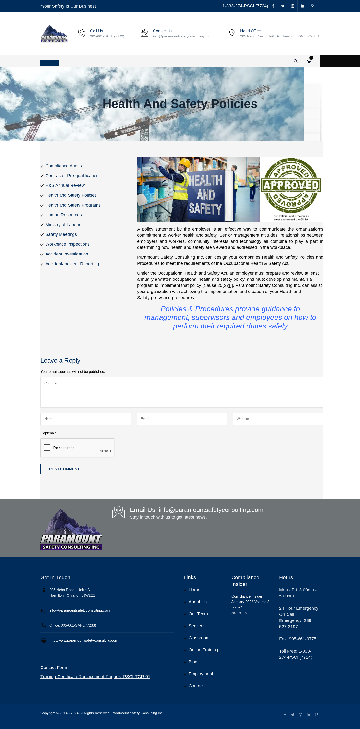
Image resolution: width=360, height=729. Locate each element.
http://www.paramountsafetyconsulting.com (83, 640)
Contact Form (53, 667)
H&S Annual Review (65, 185)
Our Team (198, 613)
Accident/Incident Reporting (72, 263)
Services (197, 625)
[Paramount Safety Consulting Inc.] (54, 33)
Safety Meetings (61, 234)
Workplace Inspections (67, 244)
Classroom (199, 637)
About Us (198, 601)
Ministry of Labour (62, 224)
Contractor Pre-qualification (72, 175)
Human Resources (63, 214)
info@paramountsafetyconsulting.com (79, 610)
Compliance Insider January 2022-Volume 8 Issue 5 (250, 601)
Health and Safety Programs (73, 205)
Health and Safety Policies (71, 195)
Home (194, 589)
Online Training (203, 649)
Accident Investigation (66, 254)
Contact (196, 685)
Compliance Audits (63, 165)
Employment (201, 673)
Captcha (48, 433)
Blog (193, 661)
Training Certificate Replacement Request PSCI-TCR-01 (95, 676)
